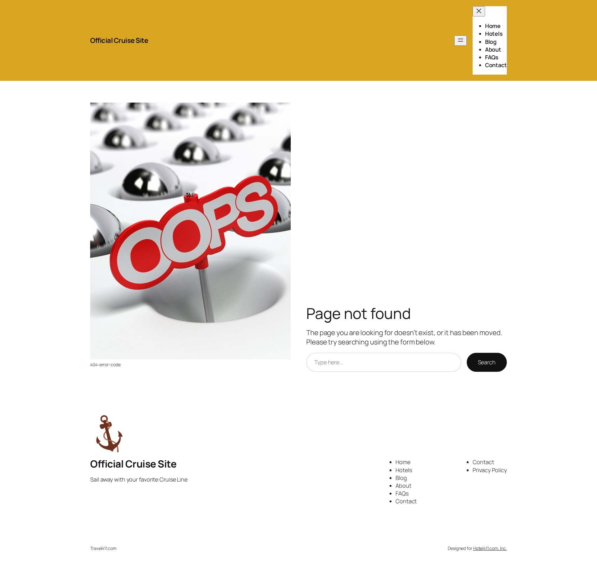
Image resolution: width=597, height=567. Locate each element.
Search (487, 362)
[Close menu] (479, 11)
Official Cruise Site (119, 40)
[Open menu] (460, 40)
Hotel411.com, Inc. (490, 548)
